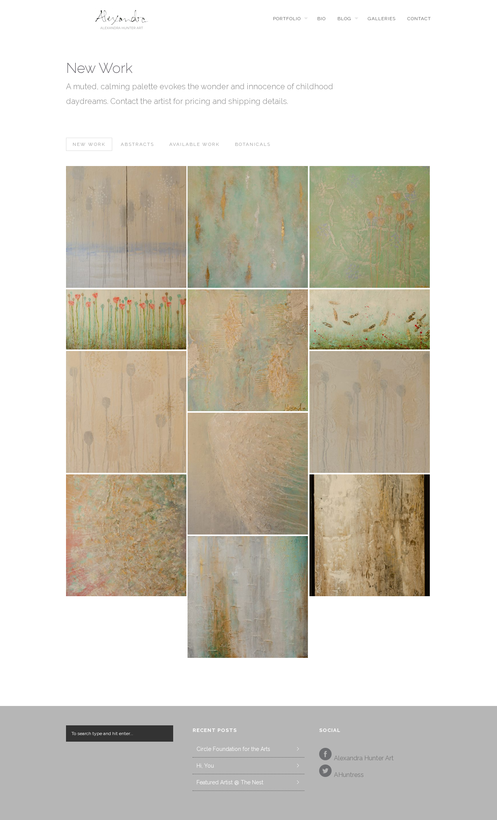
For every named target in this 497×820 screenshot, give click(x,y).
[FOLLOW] (325, 773)
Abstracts (137, 144)
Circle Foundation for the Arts (233, 749)
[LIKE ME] (325, 756)
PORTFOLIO (287, 18)
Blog (344, 18)
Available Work (194, 144)
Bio (321, 18)
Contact (419, 18)
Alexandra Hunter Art (364, 758)
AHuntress (349, 774)
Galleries (382, 18)
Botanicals (253, 144)
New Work (89, 144)
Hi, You (205, 766)
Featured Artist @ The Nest (229, 782)
